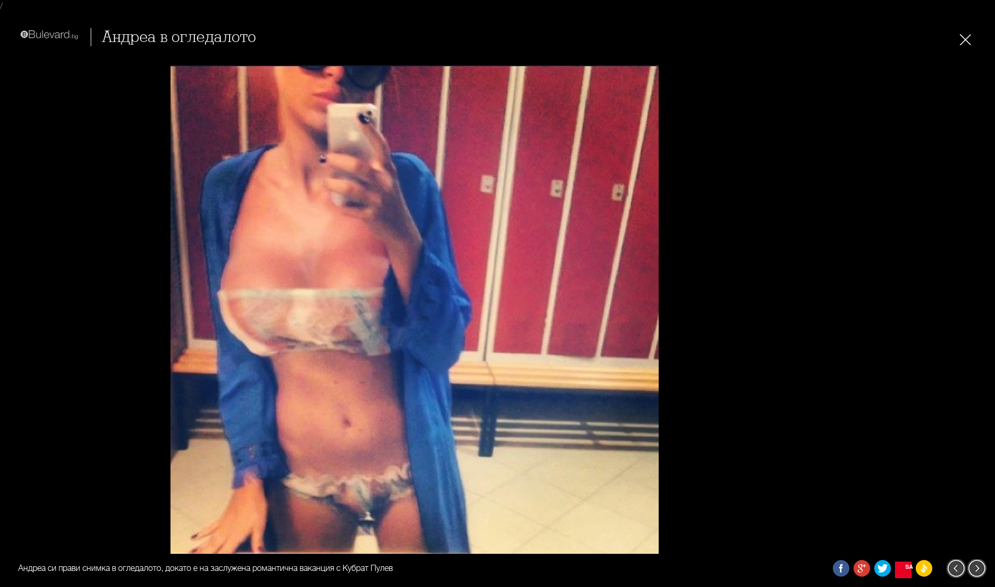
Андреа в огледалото (179, 37)
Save (908, 566)
